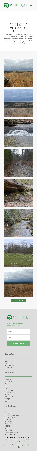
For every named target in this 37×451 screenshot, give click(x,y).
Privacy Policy (23, 445)
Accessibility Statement (11, 445)
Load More (18, 300)
